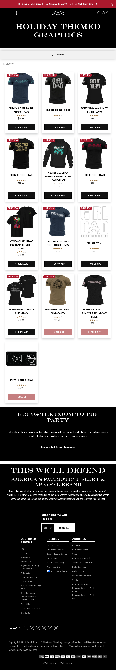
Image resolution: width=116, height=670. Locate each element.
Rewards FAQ (26, 557)
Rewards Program (28, 593)
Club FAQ (24, 553)
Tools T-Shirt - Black (94, 175)
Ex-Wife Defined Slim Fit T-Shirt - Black (21, 311)
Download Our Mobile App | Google (83, 589)
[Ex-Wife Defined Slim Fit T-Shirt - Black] (21, 290)
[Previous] (19, 4)
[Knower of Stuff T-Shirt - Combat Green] (58, 290)
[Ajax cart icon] (108, 13)
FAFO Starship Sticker (21, 380)
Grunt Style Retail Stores (81, 549)
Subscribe (64, 528)
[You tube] (56, 628)
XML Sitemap (66, 663)
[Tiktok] (50, 628)
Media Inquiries (78, 571)
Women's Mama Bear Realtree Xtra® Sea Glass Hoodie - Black (58, 177)
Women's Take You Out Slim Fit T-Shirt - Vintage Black (94, 313)
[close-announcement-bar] (112, 4)
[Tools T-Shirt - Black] (94, 153)
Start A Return (26, 582)
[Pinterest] (44, 628)
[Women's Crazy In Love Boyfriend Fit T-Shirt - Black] (21, 221)
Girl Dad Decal (94, 243)
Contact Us (25, 604)
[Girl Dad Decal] (94, 221)
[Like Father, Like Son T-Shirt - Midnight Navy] (58, 221)
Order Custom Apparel (81, 558)
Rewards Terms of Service (57, 554)
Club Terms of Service (55, 549)
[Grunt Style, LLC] (58, 13)
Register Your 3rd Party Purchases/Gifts (30, 567)
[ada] (16, 13)
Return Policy (26, 562)
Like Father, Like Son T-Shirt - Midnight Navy (58, 243)
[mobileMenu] (9, 13)
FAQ (22, 549)
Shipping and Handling (55, 562)
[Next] (96, 4)
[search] (99, 13)
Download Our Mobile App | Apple (83, 596)
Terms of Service (53, 545)
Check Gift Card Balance (30, 608)
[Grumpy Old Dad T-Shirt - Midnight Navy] (21, 88)
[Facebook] (26, 628)
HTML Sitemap (50, 663)
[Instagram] (38, 628)
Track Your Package (29, 577)
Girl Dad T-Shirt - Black (58, 110)
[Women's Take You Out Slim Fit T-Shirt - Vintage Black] (94, 290)
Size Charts (25, 613)
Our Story (76, 545)
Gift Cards (76, 580)
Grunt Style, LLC (34, 642)
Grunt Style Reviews (80, 584)
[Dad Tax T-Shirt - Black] (21, 153)
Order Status (26, 573)
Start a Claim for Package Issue (31, 587)
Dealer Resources (79, 567)
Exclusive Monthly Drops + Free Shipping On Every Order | (55, 4)
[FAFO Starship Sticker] (21, 358)
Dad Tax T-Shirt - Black (21, 175)
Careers (75, 554)
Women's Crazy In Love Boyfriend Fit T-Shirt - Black (21, 245)
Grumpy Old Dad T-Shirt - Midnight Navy (21, 110)
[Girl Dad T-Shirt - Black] (58, 88)
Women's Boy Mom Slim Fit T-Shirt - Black (94, 110)
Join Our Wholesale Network (83, 562)
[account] (103, 13)
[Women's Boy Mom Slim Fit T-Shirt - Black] (94, 88)
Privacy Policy (52, 558)
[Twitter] (32, 628)
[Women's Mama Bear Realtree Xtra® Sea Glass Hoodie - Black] (58, 153)
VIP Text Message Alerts (81, 576)
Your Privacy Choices (55, 567)
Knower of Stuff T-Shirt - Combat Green (58, 311)
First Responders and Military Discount (29, 598)
